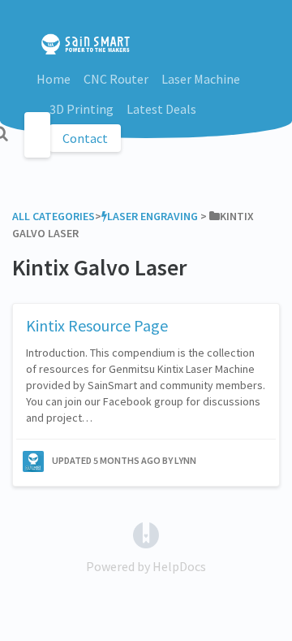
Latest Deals (161, 109)
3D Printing (81, 109)
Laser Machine (200, 79)
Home (53, 79)
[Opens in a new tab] (146, 534)
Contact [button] (85, 138)
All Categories (53, 216)
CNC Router (116, 79)
